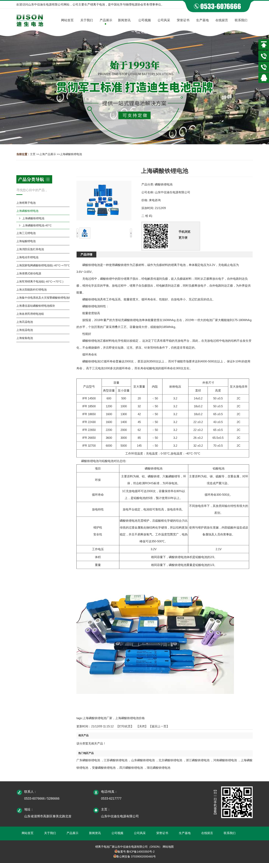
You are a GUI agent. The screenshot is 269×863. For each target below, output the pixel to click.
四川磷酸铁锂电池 (131, 767)
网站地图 (168, 846)
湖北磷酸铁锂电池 (158, 767)
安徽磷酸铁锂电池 (104, 767)
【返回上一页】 (159, 726)
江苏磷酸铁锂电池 (115, 760)
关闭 (142, 726)
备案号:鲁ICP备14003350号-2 (136, 851)
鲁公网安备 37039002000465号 (136, 856)
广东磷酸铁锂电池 (88, 760)
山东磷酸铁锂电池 (143, 760)
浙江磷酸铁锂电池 (198, 760)
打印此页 (125, 726)
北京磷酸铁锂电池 (170, 760)
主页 (32, 154)
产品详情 (86, 254)
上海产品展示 (47, 154)
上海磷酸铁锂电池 (71, 154)
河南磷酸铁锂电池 (225, 760)
